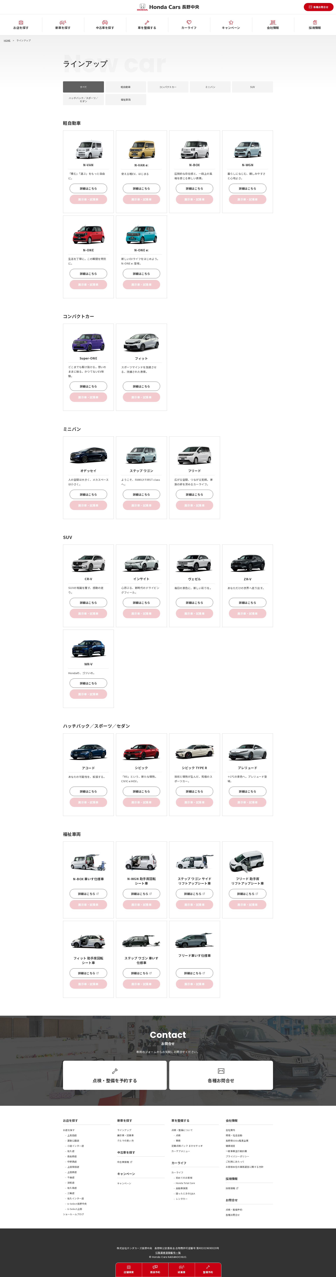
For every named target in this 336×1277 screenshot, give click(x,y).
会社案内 (230, 1130)
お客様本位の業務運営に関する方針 (245, 1167)
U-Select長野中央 (77, 1203)
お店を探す (69, 1130)
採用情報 (230, 1188)
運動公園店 (73, 1140)
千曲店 (70, 1177)
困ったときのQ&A (185, 1193)
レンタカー (182, 1198)
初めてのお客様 (184, 1177)
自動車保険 (182, 1188)
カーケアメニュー (181, 1151)
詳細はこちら (88, 188)
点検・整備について (182, 1130)
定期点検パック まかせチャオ (187, 1145)
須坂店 (70, 1182)
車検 (178, 1140)
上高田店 (72, 1135)
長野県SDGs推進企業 (237, 1140)
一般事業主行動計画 (236, 1151)
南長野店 (72, 1156)
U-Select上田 (74, 1209)
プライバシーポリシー (237, 1156)
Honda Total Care (185, 1183)
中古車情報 (123, 1162)
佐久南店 (72, 1188)
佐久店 (70, 1151)
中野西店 (72, 1161)
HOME (7, 40)
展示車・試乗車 (125, 1135)
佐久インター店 (75, 1198)
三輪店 (70, 1193)
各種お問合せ (233, 1215)
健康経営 (230, 1145)
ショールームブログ (73, 1214)
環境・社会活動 (234, 1135)
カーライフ (177, 1172)
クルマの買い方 (125, 1140)
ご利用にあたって (235, 1161)
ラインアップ (124, 1130)
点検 (178, 1135)
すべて (83, 87)
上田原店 (72, 1172)
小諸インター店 (75, 1145)
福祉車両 (126, 99)
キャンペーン (124, 1183)
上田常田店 (73, 1167)
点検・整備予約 (234, 1209)
